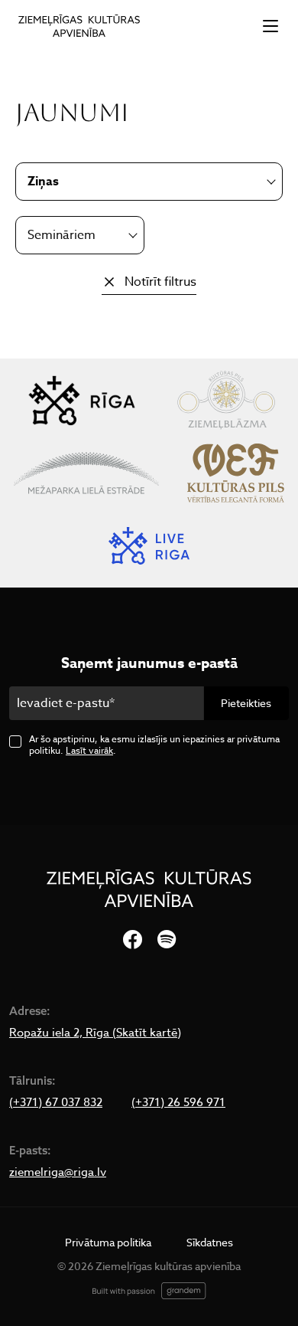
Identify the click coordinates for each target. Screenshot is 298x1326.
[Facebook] (132, 940)
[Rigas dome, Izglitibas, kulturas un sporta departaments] (82, 400)
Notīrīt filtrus (160, 282)
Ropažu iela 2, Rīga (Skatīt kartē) (95, 1033)
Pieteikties (246, 703)
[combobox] (79, 235)
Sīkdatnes (209, 1242)
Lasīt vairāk (89, 750)
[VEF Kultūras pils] (235, 473)
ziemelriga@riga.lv (57, 1172)
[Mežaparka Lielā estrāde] (86, 473)
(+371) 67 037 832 (55, 1102)
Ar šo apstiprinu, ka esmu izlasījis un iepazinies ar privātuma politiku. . (154, 744)
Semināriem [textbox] (62, 235)
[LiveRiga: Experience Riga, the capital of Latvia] (149, 545)
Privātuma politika (108, 1242)
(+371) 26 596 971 (178, 1102)
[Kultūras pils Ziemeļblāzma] (225, 400)
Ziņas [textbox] (43, 181)
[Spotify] (166, 940)
